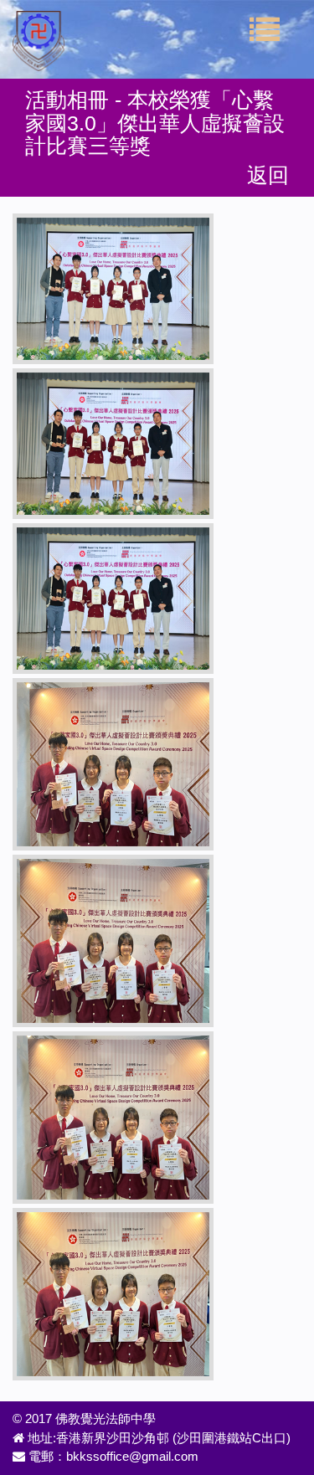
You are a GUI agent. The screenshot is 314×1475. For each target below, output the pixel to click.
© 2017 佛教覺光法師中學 (84, 1418)
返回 (268, 175)
